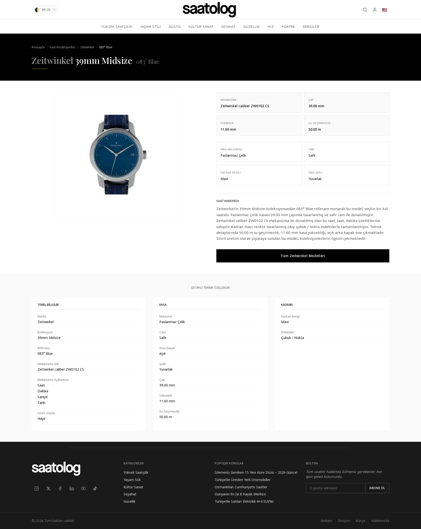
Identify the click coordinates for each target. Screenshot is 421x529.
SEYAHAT (228, 26)
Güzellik (129, 501)
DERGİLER (311, 26)
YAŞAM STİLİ (150, 26)
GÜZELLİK (251, 26)
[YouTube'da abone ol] (83, 488)
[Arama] (365, 10)
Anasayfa (38, 47)
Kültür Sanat (133, 487)
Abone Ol (377, 488)
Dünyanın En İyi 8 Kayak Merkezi (240, 494)
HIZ (271, 26)
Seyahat (130, 494)
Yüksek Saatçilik (136, 472)
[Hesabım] (375, 10)
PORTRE (288, 26)
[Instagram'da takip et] (36, 488)
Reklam (326, 520)
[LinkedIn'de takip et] (72, 488)
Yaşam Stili (132, 479)
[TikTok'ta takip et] (95, 488)
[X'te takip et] (48, 488)
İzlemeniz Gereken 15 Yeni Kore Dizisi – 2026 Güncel (256, 472)
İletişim (344, 520)
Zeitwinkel (87, 47)
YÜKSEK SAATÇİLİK (117, 26)
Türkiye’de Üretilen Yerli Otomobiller (242, 479)
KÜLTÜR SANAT (201, 26)
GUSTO (175, 26)
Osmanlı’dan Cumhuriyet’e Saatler (241, 487)
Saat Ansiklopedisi (62, 47)
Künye (360, 520)
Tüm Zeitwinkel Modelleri (303, 255)
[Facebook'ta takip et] (60, 488)
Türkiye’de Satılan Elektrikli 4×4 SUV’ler (244, 501)
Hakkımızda (380, 520)
